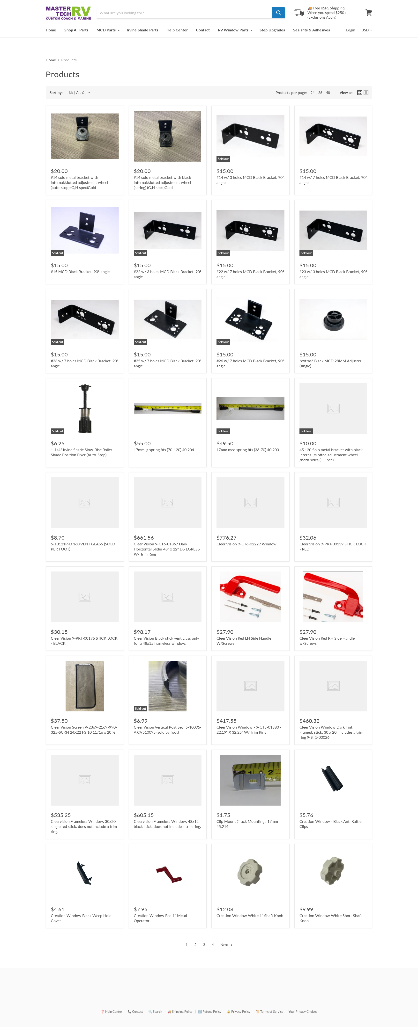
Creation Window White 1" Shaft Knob (249, 915)
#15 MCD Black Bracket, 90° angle (80, 271)
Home (51, 30)
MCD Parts (107, 30)
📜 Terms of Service (269, 1011)
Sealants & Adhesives (311, 30)
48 (328, 93)
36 (320, 93)
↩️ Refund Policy (209, 1011)
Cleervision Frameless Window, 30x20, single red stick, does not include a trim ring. (84, 826)
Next (225, 944)
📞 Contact (135, 1011)
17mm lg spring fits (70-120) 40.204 (164, 449)
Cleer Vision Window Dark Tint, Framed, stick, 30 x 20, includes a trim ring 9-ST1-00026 (331, 732)
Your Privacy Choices (303, 1011)
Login (350, 30)
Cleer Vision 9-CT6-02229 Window (246, 544)
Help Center (177, 30)
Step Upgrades (272, 30)
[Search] (278, 12)
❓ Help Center (111, 1011)
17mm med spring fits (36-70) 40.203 (247, 449)
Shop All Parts (76, 30)
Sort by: (56, 93)
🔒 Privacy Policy (238, 1011)
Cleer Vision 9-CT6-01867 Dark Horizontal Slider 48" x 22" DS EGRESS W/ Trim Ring (167, 549)
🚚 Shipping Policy (180, 1011)
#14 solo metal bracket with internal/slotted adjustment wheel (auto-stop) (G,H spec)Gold (79, 182)
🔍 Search (155, 1011)
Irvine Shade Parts (142, 30)
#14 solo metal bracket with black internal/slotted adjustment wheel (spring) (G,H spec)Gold (162, 182)
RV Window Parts (233, 30)
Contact (203, 30)
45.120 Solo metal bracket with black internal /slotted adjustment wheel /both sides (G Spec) (331, 454)
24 (312, 93)
